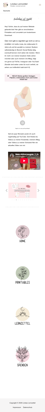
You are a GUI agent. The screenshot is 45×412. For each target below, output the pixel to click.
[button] (22, 78)
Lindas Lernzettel (18, 4)
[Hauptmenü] (40, 5)
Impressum (17, 407)
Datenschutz (27, 407)
